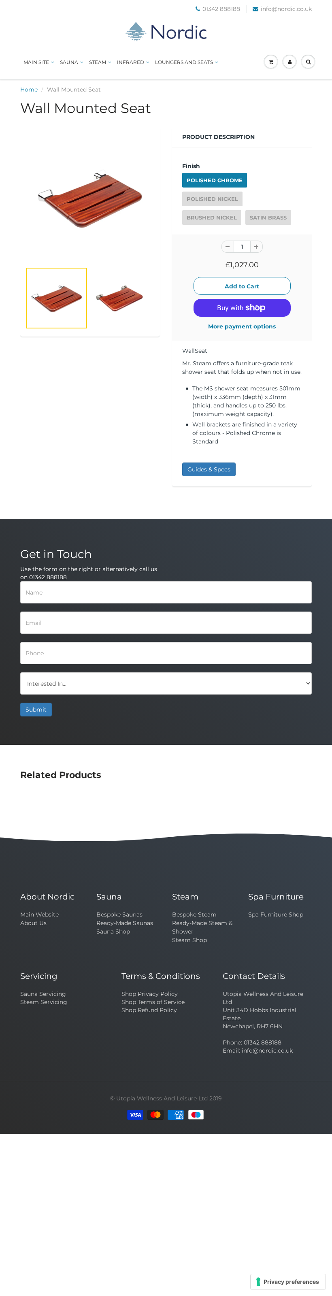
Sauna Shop (113, 931)
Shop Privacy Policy (149, 994)
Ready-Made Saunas (124, 923)
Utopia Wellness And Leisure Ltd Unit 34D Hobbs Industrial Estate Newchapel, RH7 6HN (263, 1010)
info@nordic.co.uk (286, 9)
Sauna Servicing (43, 994)
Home (29, 89)
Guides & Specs (208, 469)
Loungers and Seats (184, 62)
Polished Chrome (215, 180)
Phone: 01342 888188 (252, 1042)
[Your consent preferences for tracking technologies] (288, 1282)
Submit (36, 709)
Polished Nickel (212, 199)
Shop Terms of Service (153, 1002)
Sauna (69, 62)
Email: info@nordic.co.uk (258, 1050)
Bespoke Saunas (119, 914)
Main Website (39, 914)
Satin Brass (268, 217)
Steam (97, 62)
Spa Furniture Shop (275, 914)
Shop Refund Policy (149, 1010)
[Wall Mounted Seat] (90, 198)
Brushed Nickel (212, 217)
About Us (33, 923)
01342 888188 (221, 9)
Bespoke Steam (194, 914)
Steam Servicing (43, 1002)
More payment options (242, 326)
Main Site (36, 62)
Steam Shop (189, 940)
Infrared (130, 62)
